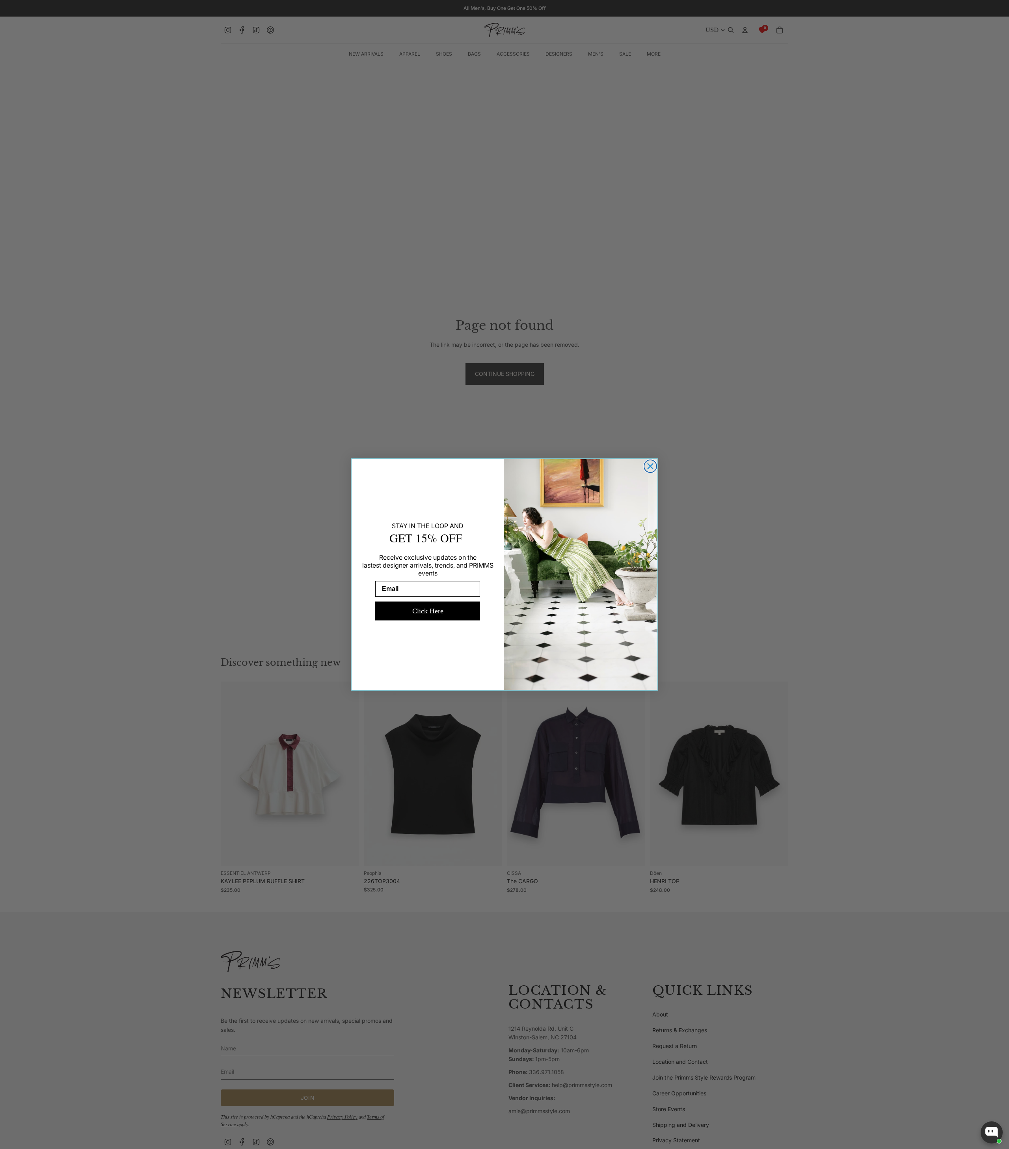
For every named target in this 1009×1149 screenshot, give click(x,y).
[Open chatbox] (992, 1132)
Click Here (427, 611)
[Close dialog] (650, 466)
